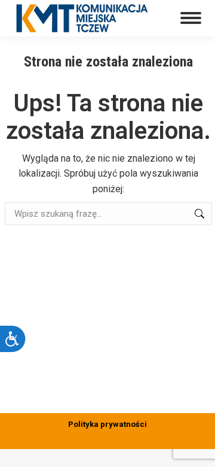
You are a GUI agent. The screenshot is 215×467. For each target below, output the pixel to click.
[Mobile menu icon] (191, 18)
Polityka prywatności (107, 424)
